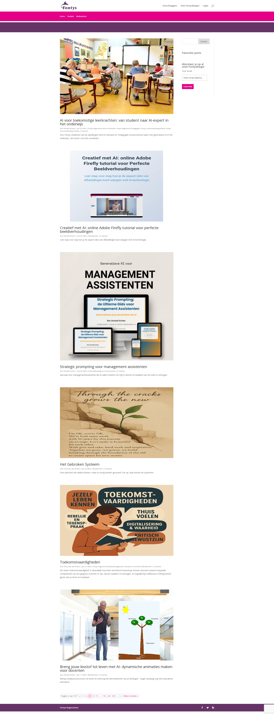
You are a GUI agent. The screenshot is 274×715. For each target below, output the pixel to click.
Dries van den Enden (72, 469)
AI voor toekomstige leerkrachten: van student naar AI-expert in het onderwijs (114, 122)
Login (205, 6)
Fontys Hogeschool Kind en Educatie (101, 128)
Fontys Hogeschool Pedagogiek (128, 128)
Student (70, 16)
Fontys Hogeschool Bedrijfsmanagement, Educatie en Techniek (117, 566)
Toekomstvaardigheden (80, 562)
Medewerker (81, 16)
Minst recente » (131, 696)
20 (109, 696)
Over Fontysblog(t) (190, 6)
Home (62, 16)
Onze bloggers (170, 6)
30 (113, 696)
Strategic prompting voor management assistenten (103, 366)
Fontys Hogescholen (69, 707)
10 (104, 696)
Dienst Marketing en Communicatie (101, 371)
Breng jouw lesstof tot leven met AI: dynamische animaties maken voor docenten (116, 668)
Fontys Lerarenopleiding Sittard (153, 128)
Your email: (187, 71)
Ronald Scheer (69, 128)
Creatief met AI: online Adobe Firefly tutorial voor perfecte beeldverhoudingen (109, 229)
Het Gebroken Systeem (79, 464)
